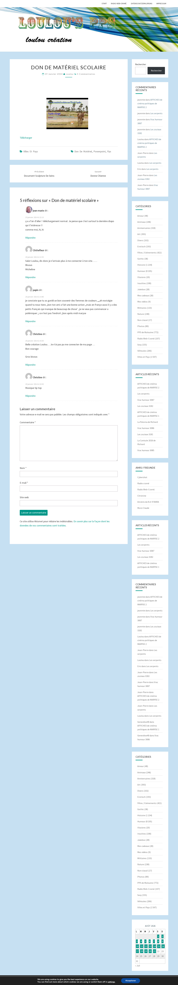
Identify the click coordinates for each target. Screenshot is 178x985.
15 (159, 946)
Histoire (141, 264)
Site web (24, 497)
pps (109, 151)
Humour (141, 271)
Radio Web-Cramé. (119, 3)
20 (150, 951)
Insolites (141, 283)
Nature (140, 314)
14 (154, 946)
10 (137, 946)
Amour (140, 215)
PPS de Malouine (145, 332)
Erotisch (141, 246)
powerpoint (99, 151)
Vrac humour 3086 (145, 428)
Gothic (140, 258)
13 (150, 946)
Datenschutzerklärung (141, 3)
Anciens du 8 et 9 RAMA (148, 501)
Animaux (141, 221)
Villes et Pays (30, 151)
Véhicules (141, 350)
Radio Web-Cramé (145, 338)
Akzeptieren (130, 980)
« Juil (137, 965)
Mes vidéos (142, 301)
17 (137, 951)
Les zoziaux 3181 (145, 434)
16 (163, 946)
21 (154, 951)
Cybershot (142, 477)
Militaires (141, 307)
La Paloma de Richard (147, 422)
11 (142, 946)
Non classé (142, 320)
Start (104, 3)
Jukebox (141, 289)
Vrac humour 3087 (145, 399)
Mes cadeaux (143, 295)
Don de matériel (83, 151)
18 (142, 951)
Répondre (30, 237)
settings (111, 982)
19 (146, 951)
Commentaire (28, 422)
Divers (140, 240)
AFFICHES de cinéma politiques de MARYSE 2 (149, 103)
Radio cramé (143, 483)
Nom (23, 468)
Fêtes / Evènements (146, 252)
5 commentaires (86, 74)
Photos (140, 326)
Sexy (139, 344)
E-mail (24, 482)
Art (138, 234)
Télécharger (26, 137)
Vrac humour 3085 (145, 450)
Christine (141, 495)
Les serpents (156, 113)
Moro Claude (143, 508)
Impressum (161, 3)
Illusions (141, 277)
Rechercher (140, 64)
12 (146, 946)
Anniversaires (143, 228)
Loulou (69, 74)
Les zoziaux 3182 (145, 406)
